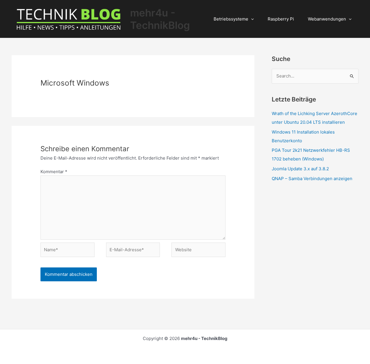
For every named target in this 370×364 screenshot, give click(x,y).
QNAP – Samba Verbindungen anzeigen (312, 178)
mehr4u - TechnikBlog (160, 19)
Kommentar (53, 171)
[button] (251, 19)
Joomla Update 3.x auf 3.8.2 (300, 168)
